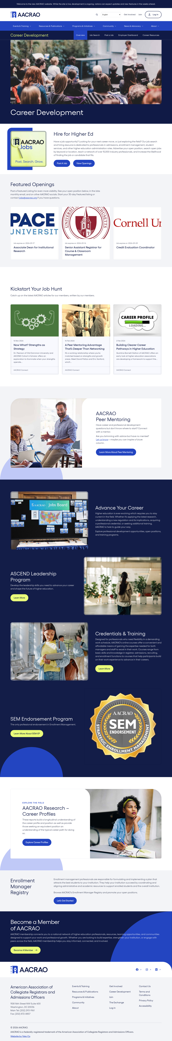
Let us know (102, 439)
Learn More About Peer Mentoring (116, 452)
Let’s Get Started (65, 900)
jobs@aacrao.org (28, 197)
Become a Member (23, 950)
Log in (155, 14)
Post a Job (62, 163)
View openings (83, 163)
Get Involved (129, 14)
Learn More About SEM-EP (27, 733)
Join (140, 14)
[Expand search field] (97, 14)
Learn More (19, 597)
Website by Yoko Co (20, 1036)
